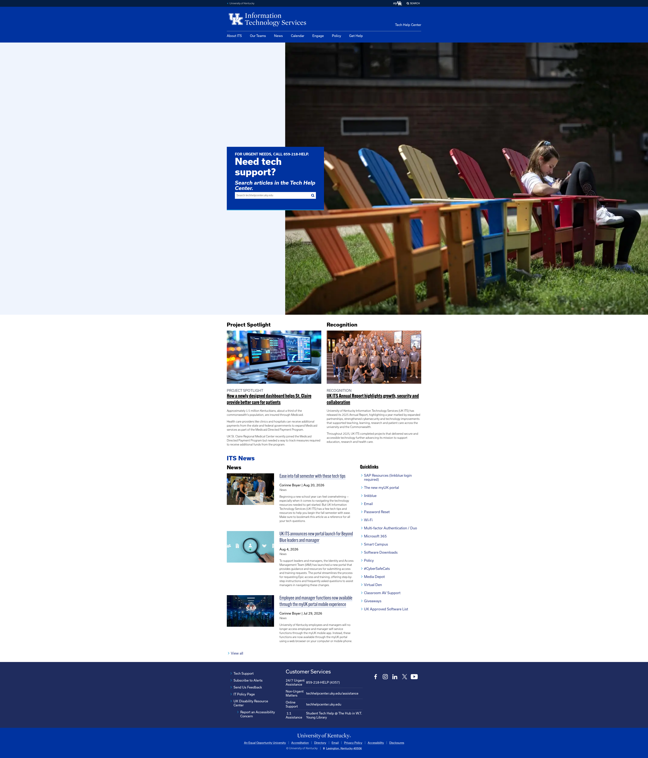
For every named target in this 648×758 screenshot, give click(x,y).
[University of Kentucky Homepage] (324, 736)
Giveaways (372, 601)
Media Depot (374, 577)
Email (368, 504)
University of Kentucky (242, 3)
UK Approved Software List (386, 609)
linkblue (370, 496)
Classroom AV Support (382, 593)
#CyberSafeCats (377, 568)
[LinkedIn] (395, 677)
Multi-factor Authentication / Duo (390, 528)
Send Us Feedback (248, 687)
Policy (336, 36)
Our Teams (258, 36)
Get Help (356, 36)
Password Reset (377, 512)
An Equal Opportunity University (265, 742)
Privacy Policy (353, 742)
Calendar (297, 36)
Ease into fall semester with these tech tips (312, 476)
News (278, 36)
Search (415, 3)
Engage (318, 36)
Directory (320, 742)
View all (237, 653)
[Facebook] (376, 677)
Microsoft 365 (375, 536)
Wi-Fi (368, 520)
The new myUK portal (381, 487)
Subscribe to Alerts (248, 680)
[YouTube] (414, 677)
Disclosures (396, 742)
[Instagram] (385, 677)
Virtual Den (373, 585)
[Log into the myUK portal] (397, 3)
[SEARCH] (313, 195)
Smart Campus (376, 544)
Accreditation (300, 742)
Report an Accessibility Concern (257, 714)
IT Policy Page (244, 694)
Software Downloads (381, 552)
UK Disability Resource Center (251, 703)
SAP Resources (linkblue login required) (388, 477)
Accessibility (376, 742)
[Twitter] (404, 677)
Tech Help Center (408, 25)
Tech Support (244, 673)
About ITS (234, 36)
